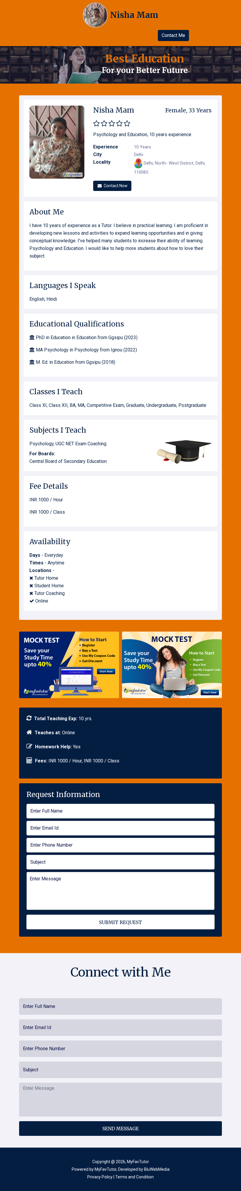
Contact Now (116, 185)
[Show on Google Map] (139, 163)
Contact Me (173, 35)
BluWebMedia (157, 1169)
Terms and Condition (134, 1177)
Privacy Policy (100, 1177)
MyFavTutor (105, 1169)
